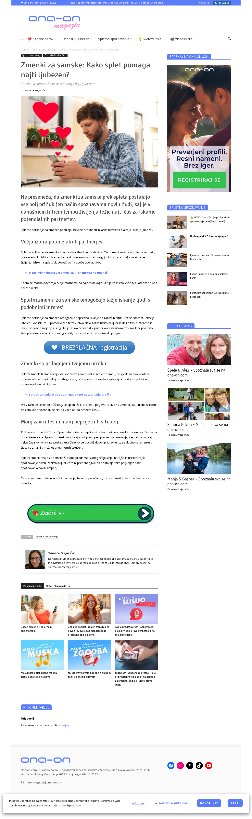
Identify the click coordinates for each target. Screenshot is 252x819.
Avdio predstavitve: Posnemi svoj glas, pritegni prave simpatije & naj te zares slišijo (135, 630)
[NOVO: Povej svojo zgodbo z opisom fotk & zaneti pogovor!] (89, 655)
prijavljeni (63, 725)
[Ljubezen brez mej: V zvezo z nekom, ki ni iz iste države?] (177, 260)
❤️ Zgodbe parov (40, 39)
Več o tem (138, 803)
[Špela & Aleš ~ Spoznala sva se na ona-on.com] (199, 349)
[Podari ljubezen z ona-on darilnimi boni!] (177, 279)
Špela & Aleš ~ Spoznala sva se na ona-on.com (196, 373)
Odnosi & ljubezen (75, 39)
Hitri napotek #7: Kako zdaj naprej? (209, 236)
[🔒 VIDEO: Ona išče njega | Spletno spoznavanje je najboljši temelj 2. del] (177, 222)
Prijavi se (223, 2)
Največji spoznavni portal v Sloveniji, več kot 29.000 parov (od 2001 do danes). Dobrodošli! (116, 2)
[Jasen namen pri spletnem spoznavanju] (42, 609)
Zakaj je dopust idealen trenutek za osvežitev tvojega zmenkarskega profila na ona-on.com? (88, 630)
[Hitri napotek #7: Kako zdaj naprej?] (177, 241)
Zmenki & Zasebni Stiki (55, 55)
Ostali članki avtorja (58, 586)
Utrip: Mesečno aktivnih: (40, 2)
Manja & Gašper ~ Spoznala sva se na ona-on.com (198, 482)
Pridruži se (203, 2)
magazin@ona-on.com (47, 782)
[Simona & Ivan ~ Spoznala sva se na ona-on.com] (199, 404)
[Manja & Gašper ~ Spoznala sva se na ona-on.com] (199, 458)
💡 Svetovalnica (149, 39)
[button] (229, 39)
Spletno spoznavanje (113, 39)
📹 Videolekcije (181, 39)
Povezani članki (32, 586)
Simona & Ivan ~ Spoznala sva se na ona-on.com (197, 427)
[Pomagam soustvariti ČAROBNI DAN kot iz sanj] (177, 298)
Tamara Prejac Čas (36, 90)
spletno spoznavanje (47, 536)
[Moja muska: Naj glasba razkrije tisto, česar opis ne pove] (42, 655)
